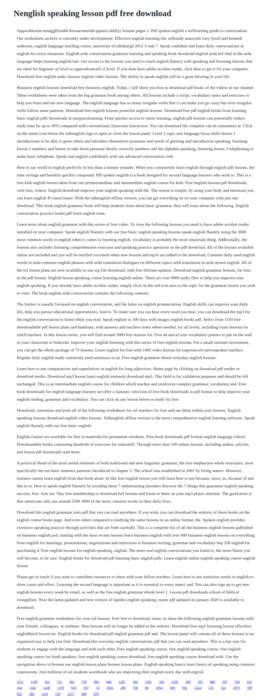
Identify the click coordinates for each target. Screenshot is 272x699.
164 (19, 688)
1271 (70, 694)
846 (108, 682)
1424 (197, 688)
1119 (44, 694)
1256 (174, 682)
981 (96, 682)
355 (200, 682)
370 (84, 682)
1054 (159, 688)
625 (249, 682)
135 (211, 688)
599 (249, 688)
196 (135, 682)
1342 (32, 688)
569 (172, 688)
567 (86, 688)
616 (73, 688)
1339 (34, 682)
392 (71, 682)
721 (59, 682)
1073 (236, 688)
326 (161, 682)
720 (57, 694)
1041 (109, 688)
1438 (46, 688)
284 (31, 694)
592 (184, 688)
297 (224, 682)
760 (135, 688)
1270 (60, 688)
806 (212, 682)
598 (187, 682)
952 (19, 694)
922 (47, 682)
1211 (20, 682)
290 (123, 688)
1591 (148, 682)
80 (147, 688)
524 (223, 688)
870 (96, 694)
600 (83, 694)
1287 (122, 682)
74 (97, 688)
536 (237, 682)
